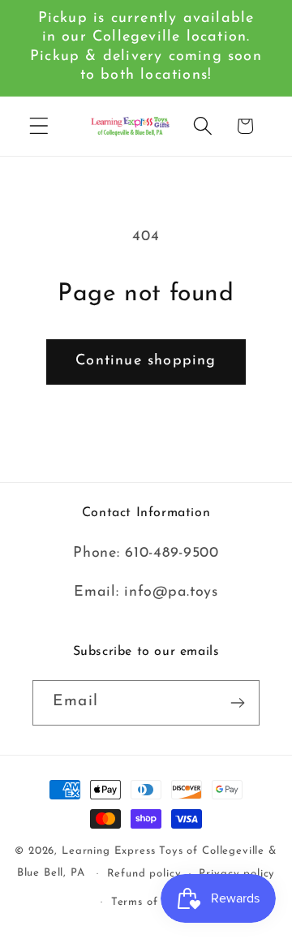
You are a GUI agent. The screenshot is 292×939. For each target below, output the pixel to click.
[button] (39, 126)
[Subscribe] (237, 703)
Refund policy (144, 873)
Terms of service (155, 902)
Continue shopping (145, 361)
